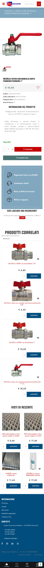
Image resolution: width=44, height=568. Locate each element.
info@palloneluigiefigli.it (10, 538)
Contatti (4, 507)
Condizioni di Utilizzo (24, 555)
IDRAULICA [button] (6, 239)
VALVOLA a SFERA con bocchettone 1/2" (22, 264)
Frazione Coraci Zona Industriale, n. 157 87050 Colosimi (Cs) (21, 525)
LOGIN (22, 218)
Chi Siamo (5, 503)
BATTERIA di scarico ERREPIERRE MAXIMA (33, 474)
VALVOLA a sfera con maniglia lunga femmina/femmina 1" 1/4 (22, 383)
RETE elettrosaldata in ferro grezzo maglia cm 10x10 (33, 435)
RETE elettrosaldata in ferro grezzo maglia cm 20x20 (11, 435)
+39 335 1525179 (10, 532)
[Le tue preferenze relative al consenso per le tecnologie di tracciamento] (40, 564)
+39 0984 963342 (10, 530)
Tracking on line (6, 517)
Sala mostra (5, 510)
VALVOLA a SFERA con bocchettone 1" (22, 343)
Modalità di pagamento (9, 513)
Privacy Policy (38, 555)
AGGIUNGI (34, 276)
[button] (39, 4)
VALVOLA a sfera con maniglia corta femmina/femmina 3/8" (22, 304)
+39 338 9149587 (10, 534)
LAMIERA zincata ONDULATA (11, 474)
